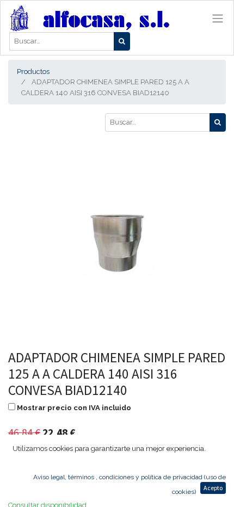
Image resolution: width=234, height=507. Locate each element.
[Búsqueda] (122, 41)
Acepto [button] (213, 488)
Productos (33, 71)
